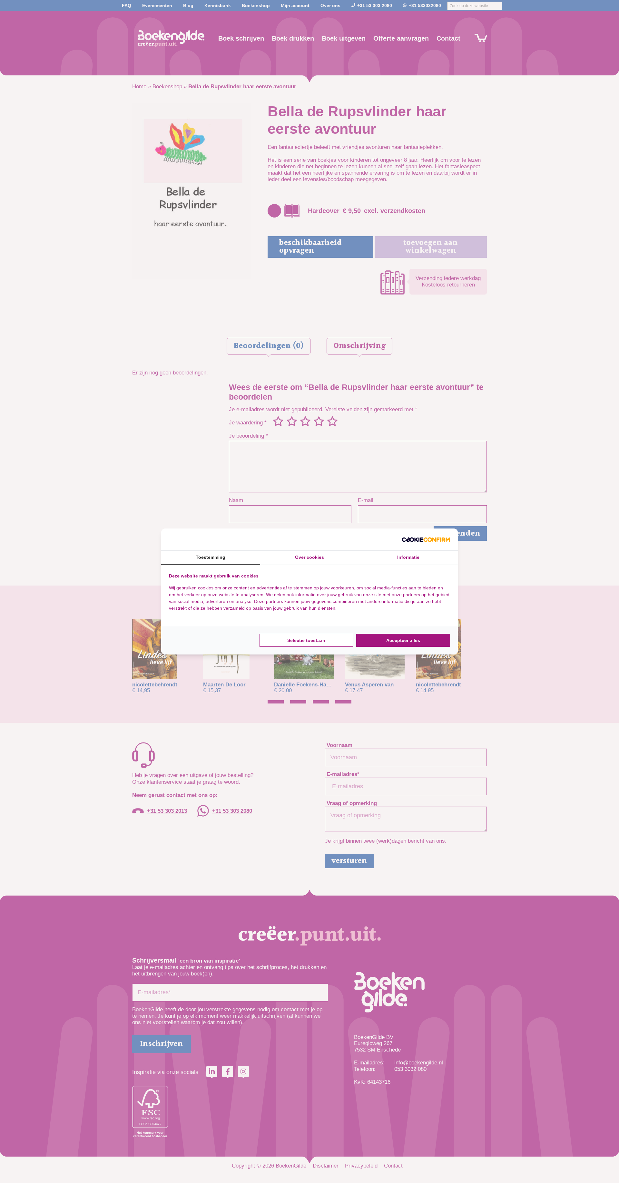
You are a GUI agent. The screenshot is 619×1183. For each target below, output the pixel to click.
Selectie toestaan (306, 640)
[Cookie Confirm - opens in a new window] (426, 539)
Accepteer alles (403, 640)
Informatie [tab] (408, 557)
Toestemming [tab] (210, 557)
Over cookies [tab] (309, 557)
